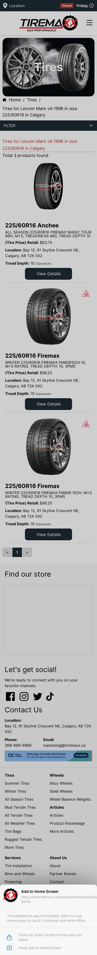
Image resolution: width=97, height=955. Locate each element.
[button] (48, 477)
